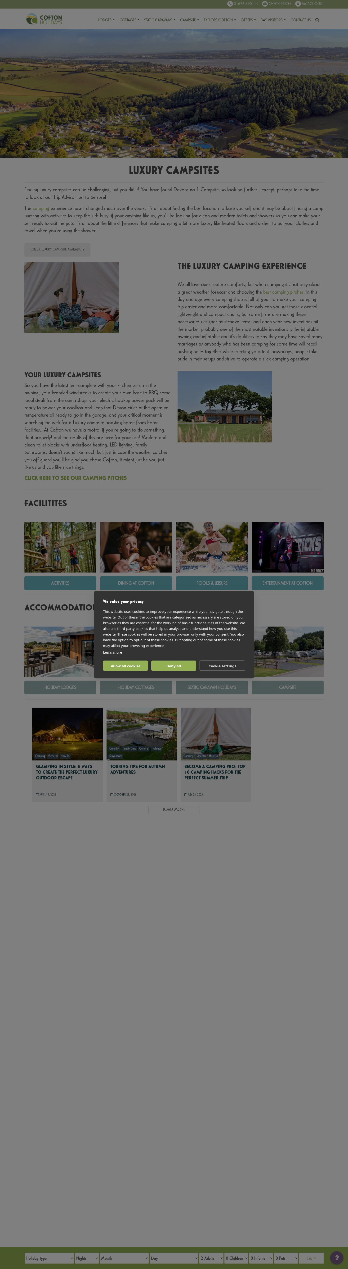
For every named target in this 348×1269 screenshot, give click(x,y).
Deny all (173, 665)
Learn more (112, 652)
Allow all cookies (125, 665)
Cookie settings (222, 665)
